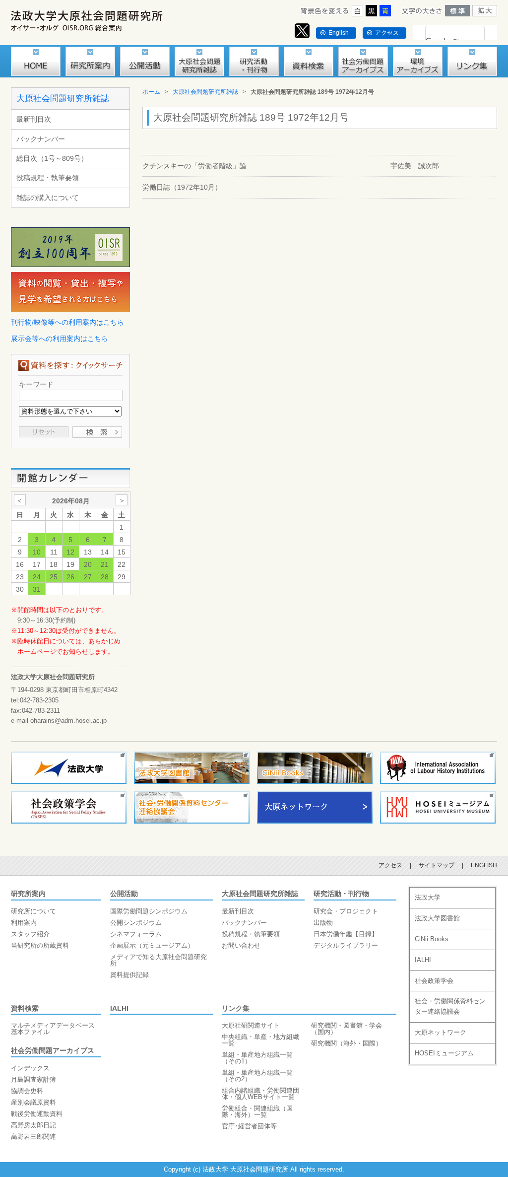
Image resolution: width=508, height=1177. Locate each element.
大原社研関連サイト (251, 1025)
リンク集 (236, 1008)
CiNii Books (431, 939)
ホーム (151, 91)
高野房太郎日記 (33, 1125)
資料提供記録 (129, 974)
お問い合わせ (241, 945)
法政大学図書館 (437, 918)
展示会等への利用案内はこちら (59, 339)
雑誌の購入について (47, 198)
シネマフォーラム (136, 934)
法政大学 (428, 897)
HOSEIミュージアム (444, 1053)
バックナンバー (40, 139)
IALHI (119, 1008)
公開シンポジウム (136, 922)
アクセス (387, 32)
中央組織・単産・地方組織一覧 (260, 1040)
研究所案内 (28, 894)
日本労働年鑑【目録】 (346, 934)
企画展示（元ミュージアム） (152, 945)
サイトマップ (436, 865)
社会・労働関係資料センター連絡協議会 (450, 1006)
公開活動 (124, 894)
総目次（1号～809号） (52, 158)
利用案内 (24, 922)
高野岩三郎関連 (33, 1136)
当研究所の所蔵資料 (40, 945)
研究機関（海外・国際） (346, 1043)
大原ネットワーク (440, 1032)
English (338, 32)
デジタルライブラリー (346, 945)
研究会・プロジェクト (346, 911)
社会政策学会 (434, 980)
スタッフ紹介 (30, 934)
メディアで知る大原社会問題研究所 (158, 960)
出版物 (323, 922)
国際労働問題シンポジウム (149, 911)
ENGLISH (484, 865)
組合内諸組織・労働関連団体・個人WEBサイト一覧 (260, 1094)
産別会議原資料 (33, 1102)
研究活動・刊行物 (341, 894)
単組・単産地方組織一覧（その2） (257, 1076)
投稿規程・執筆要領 (47, 178)
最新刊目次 (33, 119)
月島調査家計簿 (33, 1079)
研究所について (33, 911)
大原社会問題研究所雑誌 (62, 98)
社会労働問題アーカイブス (52, 1050)
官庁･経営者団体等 (249, 1126)
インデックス (30, 1068)
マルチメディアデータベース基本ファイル (53, 1029)
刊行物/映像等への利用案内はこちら (67, 322)
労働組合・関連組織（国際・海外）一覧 (257, 1111)
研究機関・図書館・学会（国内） (346, 1029)
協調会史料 (27, 1091)
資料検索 (25, 1008)
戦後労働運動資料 (37, 1113)
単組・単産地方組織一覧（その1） (257, 1058)
